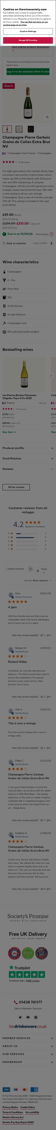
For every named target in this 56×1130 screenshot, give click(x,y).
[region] (28, 23)
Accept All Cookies (28, 40)
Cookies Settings (28, 31)
